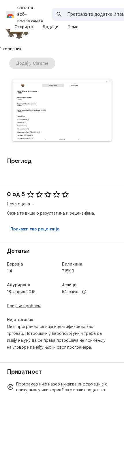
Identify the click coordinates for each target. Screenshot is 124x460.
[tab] (24, 27)
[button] (62, 111)
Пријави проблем (24, 305)
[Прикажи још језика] (84, 292)
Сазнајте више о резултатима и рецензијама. (51, 213)
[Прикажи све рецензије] (35, 229)
